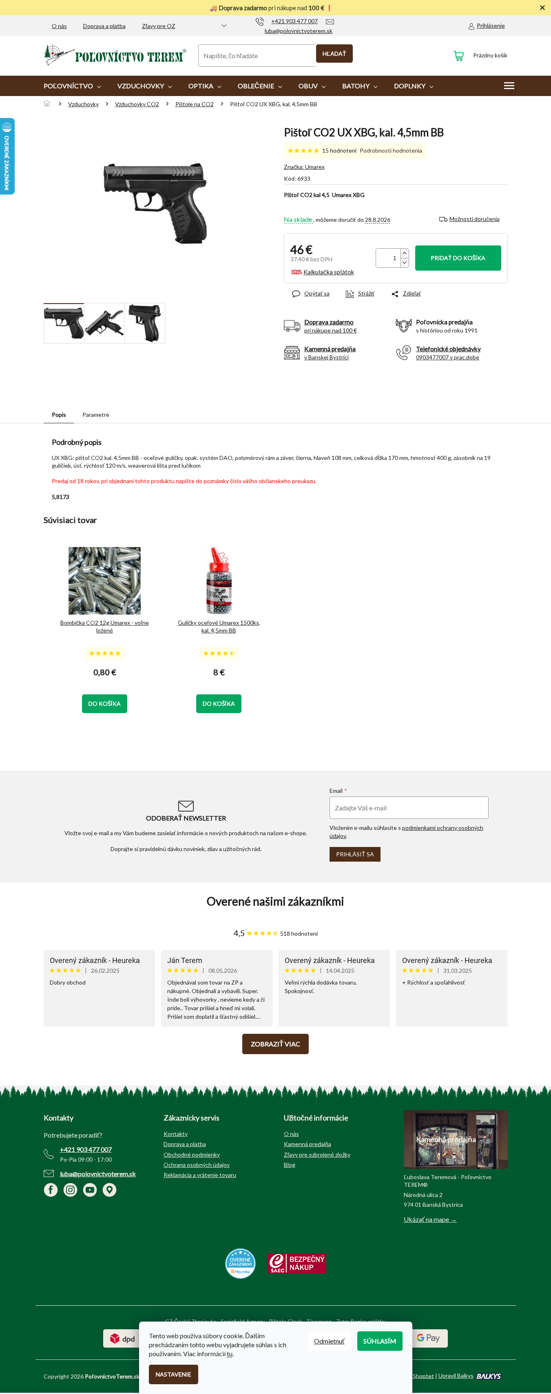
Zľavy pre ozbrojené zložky (317, 1154)
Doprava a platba (104, 25)
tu (229, 1353)
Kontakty (176, 1133)
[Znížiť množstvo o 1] (405, 262)
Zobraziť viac (275, 1044)
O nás (59, 25)
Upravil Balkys (456, 1375)
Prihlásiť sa (355, 854)
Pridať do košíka (458, 257)
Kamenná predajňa (307, 1143)
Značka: (304, 166)
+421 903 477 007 (86, 1149)
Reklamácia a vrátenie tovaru (200, 1174)
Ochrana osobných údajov (197, 1164)
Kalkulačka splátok (328, 272)
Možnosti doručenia (474, 218)
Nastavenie (173, 1374)
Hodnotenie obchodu (276, 901)
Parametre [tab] (95, 414)
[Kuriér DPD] (122, 1337)
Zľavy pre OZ (158, 25)
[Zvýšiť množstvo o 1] (405, 253)
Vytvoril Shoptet (413, 1375)
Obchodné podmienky (192, 1154)
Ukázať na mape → (430, 1219)
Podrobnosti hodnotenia (391, 150)
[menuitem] (72, 86)
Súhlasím (379, 1341)
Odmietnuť (329, 1341)
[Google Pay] (428, 1337)
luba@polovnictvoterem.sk (98, 1173)
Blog (289, 1164)
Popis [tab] (59, 414)
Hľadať (334, 53)
